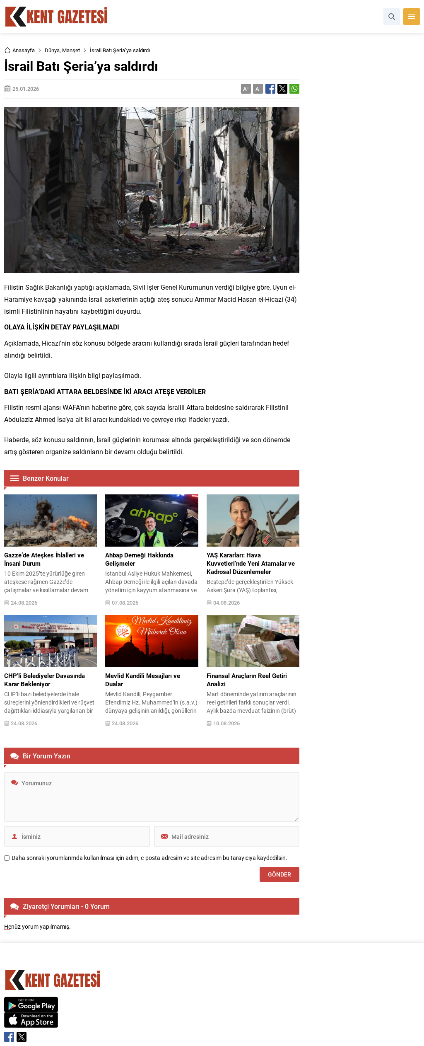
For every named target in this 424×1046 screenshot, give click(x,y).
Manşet (71, 50)
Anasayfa (23, 50)
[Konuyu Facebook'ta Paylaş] (270, 89)
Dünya (52, 50)
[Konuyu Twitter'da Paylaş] (282, 89)
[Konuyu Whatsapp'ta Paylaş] (294, 89)
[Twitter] (21, 1037)
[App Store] (31, 1023)
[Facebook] (9, 1037)
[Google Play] (31, 1008)
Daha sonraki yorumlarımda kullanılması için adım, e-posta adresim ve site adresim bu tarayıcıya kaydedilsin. (149, 858)
